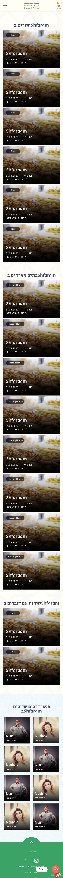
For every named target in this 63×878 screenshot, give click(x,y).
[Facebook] (25, 860)
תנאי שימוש (24, 866)
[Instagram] (36, 860)
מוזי (26, 872)
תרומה (31, 851)
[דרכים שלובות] (31, 5)
